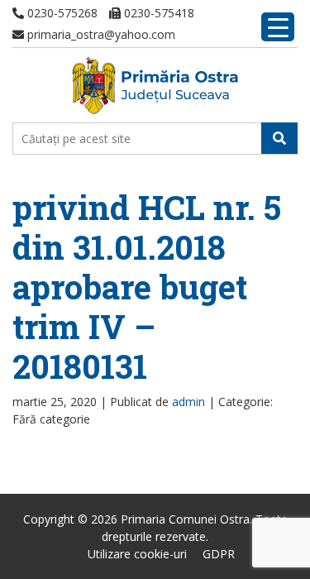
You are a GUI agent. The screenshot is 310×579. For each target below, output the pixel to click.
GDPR (219, 554)
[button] (279, 138)
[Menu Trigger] (277, 26)
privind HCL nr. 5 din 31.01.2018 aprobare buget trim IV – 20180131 (146, 286)
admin (188, 401)
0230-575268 (61, 13)
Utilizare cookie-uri (137, 554)
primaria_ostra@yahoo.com (99, 34)
